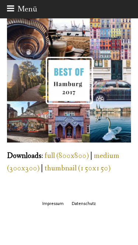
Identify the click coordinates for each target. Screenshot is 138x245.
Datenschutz (84, 203)
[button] (22, 9)
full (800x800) (67, 156)
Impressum (53, 203)
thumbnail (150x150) (77, 168)
